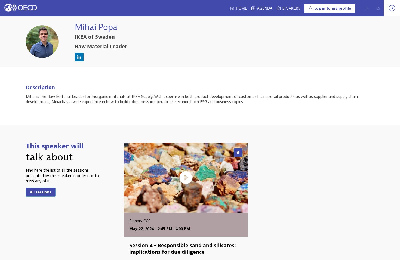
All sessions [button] (40, 192)
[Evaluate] (238, 152)
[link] (238, 8)
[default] (288, 8)
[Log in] (392, 8)
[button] (329, 8)
